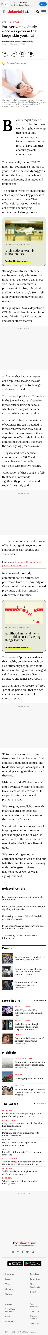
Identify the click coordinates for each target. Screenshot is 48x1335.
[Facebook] (22, 1252)
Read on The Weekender (17, 261)
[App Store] (15, 1263)
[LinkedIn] (13, 1252)
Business (9, 1279)
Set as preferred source (16, 63)
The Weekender (35, 1285)
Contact (8, 1316)
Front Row (35, 1279)
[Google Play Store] (33, 1263)
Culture (8, 1294)
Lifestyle (14, 22)
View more (39, 1000)
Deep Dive (34, 1274)
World (8, 1284)
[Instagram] (18, 1252)
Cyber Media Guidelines (10, 1310)
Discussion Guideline (34, 1317)
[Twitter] (27, 1252)
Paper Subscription (34, 1305)
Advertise (9, 1321)
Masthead (9, 1304)
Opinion (9, 1289)
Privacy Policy (35, 1311)
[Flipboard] (33, 1252)
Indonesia (9, 1274)
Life (4, 22)
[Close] (2, 4)
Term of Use (34, 1323)
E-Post (33, 1292)
